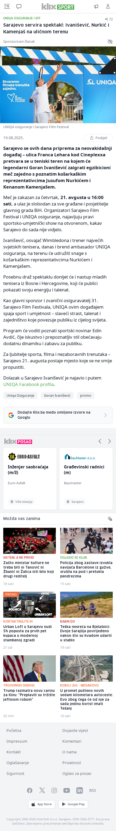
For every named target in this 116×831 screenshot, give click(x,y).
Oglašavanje (17, 762)
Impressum (16, 741)
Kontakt (13, 751)
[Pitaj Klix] (19, 6)
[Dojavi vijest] (96, 6)
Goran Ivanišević (57, 395)
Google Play (76, 804)
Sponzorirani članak (19, 41)
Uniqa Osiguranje (20, 395)
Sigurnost (15, 773)
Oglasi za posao (76, 773)
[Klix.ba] (58, 6)
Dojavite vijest (75, 730)
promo (85, 395)
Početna (13, 730)
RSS (92, 790)
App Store (44, 804)
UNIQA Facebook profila (28, 384)
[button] (100, 441)
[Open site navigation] (7, 6)
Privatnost (71, 762)
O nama (69, 751)
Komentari (71, 741)
